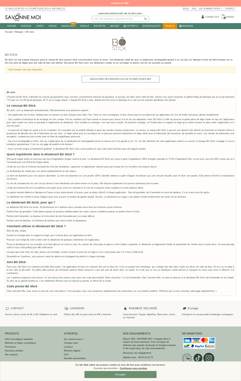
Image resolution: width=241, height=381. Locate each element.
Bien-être (100, 26)
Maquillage (68, 25)
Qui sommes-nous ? (74, 339)
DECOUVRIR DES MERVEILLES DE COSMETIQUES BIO (120, 79)
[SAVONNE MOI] (23, 17)
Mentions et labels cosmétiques (20, 343)
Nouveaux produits (14, 350)
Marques (187, 26)
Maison (114, 26)
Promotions (10, 347)
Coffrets (132, 26)
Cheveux (26, 26)
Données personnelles (75, 358)
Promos (170, 26)
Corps (40, 26)
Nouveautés (153, 26)
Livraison (68, 347)
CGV (66, 354)
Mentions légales (72, 350)
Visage (52, 26)
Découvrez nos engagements (137, 353)
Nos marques (11, 354)
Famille (84, 26)
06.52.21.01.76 (145, 357)
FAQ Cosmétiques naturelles (19, 339)
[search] (146, 19)
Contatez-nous (71, 343)
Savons (11, 26)
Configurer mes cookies (133, 368)
